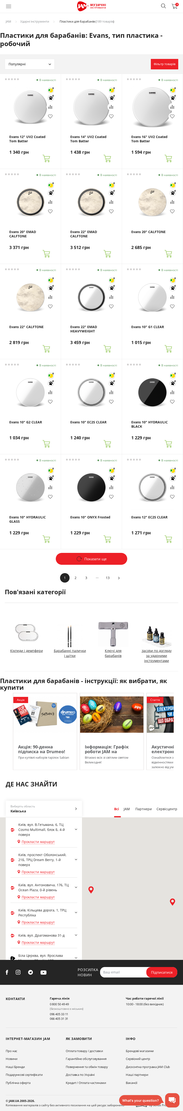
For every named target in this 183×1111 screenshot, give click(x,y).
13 (108, 577)
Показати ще (95, 558)
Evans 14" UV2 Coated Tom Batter (88, 139)
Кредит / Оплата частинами (86, 1083)
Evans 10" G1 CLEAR (147, 327)
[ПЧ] (50, 98)
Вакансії (131, 1083)
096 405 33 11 (59, 1014)
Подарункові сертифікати (24, 1075)
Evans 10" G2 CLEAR (25, 422)
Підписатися (162, 972)
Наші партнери (137, 1075)
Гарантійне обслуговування (86, 1059)
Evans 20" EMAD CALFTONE (22, 234)
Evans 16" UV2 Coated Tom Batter (149, 139)
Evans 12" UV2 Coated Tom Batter (27, 139)
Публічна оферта (18, 1083)
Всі (116, 809)
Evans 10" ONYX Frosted (90, 517)
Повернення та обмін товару (87, 1067)
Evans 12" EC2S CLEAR (149, 517)
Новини (11, 1059)
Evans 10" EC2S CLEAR (88, 422)
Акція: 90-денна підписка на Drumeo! (41, 749)
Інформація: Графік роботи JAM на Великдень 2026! (107, 751)
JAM (8, 21)
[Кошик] (46, 158)
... (97, 577)
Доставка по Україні (80, 1075)
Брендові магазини (140, 1051)
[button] (163, 6)
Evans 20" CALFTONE (148, 232)
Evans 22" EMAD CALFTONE (83, 234)
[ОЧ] (50, 90)
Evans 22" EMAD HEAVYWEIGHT (83, 329)
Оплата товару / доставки (84, 1051)
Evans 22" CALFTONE (26, 327)
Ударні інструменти (34, 21)
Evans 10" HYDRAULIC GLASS (27, 519)
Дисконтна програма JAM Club (148, 1067)
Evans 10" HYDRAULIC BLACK (149, 424)
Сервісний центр (138, 1059)
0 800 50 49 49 (59, 1004)
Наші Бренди (15, 1067)
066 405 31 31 (59, 1018)
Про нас (11, 1051)
